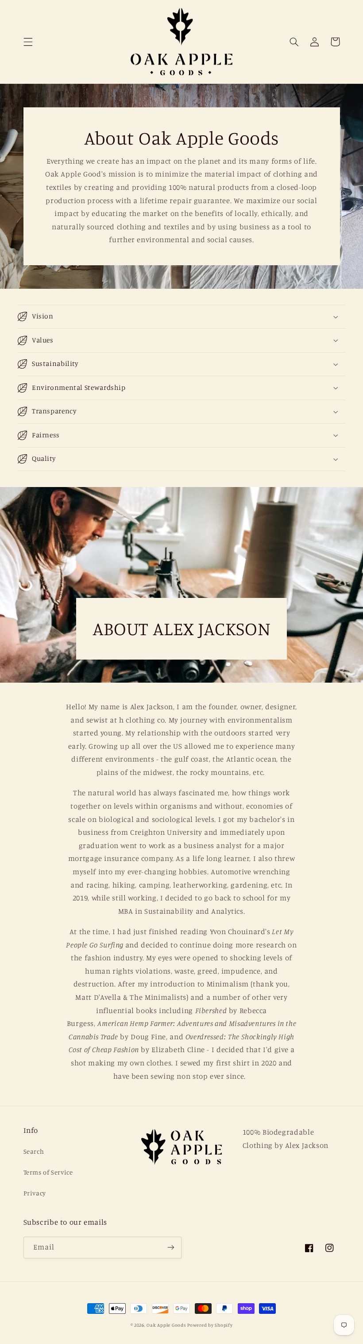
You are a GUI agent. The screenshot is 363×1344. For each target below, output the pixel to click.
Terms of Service (48, 1172)
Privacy (34, 1193)
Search (33, 1151)
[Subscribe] (171, 1247)
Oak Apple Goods (166, 1325)
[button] (28, 41)
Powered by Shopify (209, 1325)
